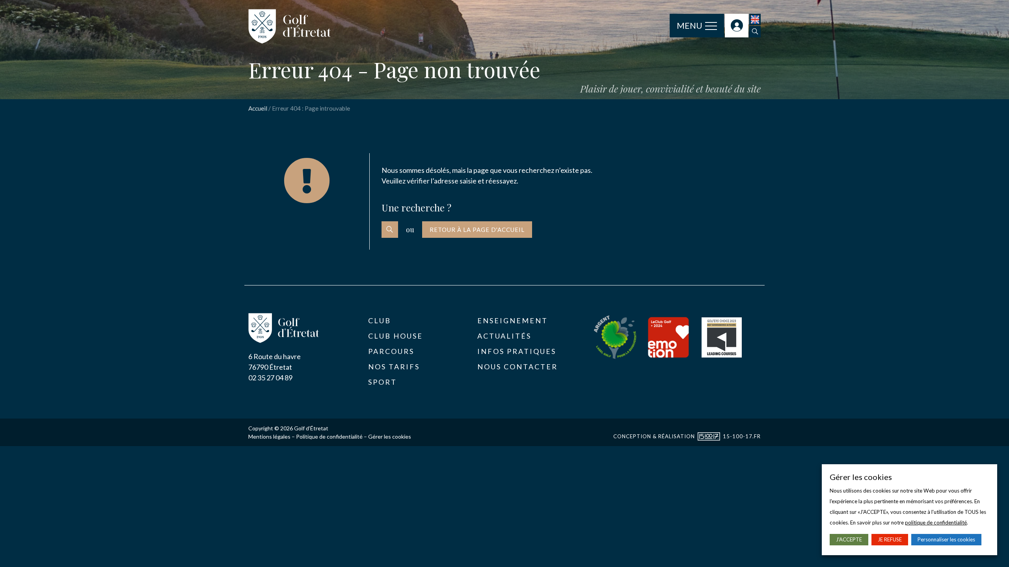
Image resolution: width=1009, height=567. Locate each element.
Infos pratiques (516, 351)
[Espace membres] (736, 25)
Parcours (391, 351)
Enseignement (512, 320)
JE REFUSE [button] (890, 539)
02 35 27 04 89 (270, 377)
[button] (755, 31)
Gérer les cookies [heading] (861, 477)
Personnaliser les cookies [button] (946, 539)
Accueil (257, 108)
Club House (395, 336)
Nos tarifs (394, 366)
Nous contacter (517, 366)
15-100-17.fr (742, 436)
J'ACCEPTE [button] (849, 539)
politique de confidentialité (936, 522)
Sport (382, 382)
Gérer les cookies (389, 436)
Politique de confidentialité (329, 436)
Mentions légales (269, 436)
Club (379, 320)
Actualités (504, 336)
